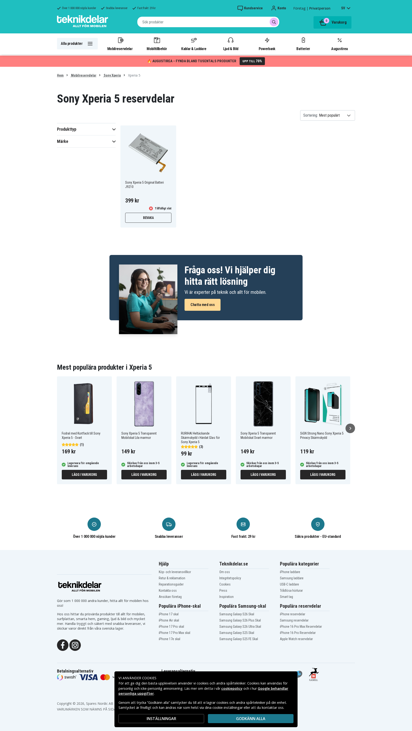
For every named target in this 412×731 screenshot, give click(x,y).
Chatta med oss (203, 304)
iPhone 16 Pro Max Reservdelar (301, 626)
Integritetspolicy (230, 578)
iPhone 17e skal (169, 639)
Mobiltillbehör (157, 49)
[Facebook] (62, 644)
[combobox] (208, 22)
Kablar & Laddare (193, 49)
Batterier (303, 49)
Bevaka (148, 218)
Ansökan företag (170, 597)
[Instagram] (75, 644)
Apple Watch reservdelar (296, 639)
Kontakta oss (168, 590)
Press (223, 590)
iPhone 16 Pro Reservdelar (298, 633)
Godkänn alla (250, 718)
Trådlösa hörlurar (291, 590)
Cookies (225, 584)
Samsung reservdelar (294, 620)
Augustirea (339, 49)
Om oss (224, 572)
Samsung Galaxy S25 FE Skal (238, 639)
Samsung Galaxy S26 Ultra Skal (240, 626)
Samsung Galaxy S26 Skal (236, 614)
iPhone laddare (290, 572)
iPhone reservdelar (292, 614)
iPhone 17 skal (169, 614)
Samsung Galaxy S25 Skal (236, 633)
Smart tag (286, 597)
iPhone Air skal (169, 620)
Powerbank (267, 49)
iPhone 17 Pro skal (171, 626)
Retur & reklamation (172, 578)
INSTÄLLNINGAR (161, 718)
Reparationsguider (171, 584)
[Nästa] (350, 428)
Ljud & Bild (230, 49)
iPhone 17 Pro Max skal (174, 633)
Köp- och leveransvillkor (175, 572)
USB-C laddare (289, 584)
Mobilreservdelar (120, 49)
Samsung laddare (292, 578)
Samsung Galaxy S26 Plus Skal (240, 620)
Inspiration (226, 597)
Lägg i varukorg (84, 475)
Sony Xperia (112, 75)
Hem (60, 75)
